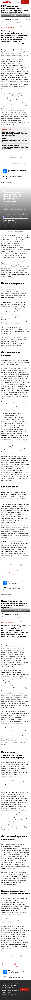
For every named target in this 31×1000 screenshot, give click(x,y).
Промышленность (6, 966)
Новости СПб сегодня (7, 577)
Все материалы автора (8, 27)
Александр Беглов (16, 670)
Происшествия (13, 573)
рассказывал (25, 555)
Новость (7, 163)
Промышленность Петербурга (10, 964)
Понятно (25, 990)
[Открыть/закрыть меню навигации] (16, 2)
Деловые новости (6, 575)
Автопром (20, 571)
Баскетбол (4, 165)
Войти (25, 2)
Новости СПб (16, 575)
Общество (4, 573)
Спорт (24, 163)
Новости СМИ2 (6, 182)
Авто (13, 571)
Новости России (16, 163)
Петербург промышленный (20, 966)
